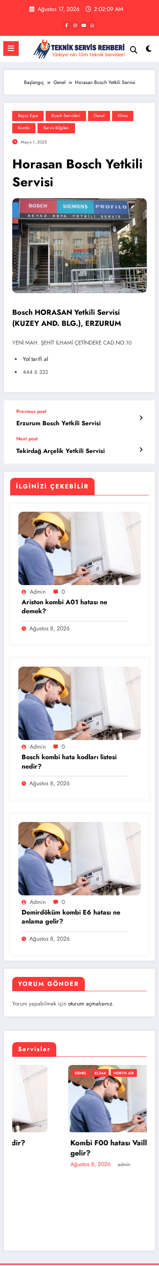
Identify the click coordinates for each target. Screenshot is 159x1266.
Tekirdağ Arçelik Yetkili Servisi (60, 451)
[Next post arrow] (141, 450)
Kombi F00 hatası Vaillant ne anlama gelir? (82, 1148)
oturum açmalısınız (90, 1003)
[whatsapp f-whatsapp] (92, 25)
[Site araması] (133, 49)
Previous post (31, 411)
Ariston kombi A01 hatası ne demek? (64, 607)
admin (38, 592)
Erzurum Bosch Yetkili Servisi (58, 423)
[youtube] (83, 25)
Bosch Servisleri (65, 116)
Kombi (24, 128)
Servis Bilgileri (56, 128)
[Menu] (11, 48)
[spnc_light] (148, 51)
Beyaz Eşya (28, 116)
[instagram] (75, 25)
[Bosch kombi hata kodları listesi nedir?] (79, 703)
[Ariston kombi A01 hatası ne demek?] (79, 548)
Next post (27, 439)
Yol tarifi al (35, 359)
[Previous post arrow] (141, 418)
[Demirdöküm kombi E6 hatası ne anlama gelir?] (79, 858)
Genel (99, 116)
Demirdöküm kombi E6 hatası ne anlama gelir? (71, 917)
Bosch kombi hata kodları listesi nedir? (69, 762)
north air (74, 1073)
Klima (123, 116)
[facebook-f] (66, 25)
